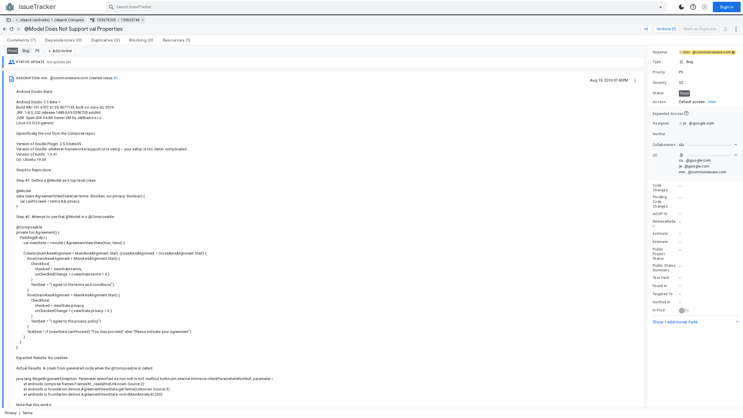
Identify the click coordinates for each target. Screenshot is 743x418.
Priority (659, 72)
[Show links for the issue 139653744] (142, 20)
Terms (27, 413)
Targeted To (662, 294)
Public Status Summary (664, 268)
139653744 (130, 20)
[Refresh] (11, 29)
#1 (115, 78)
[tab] (21, 40)
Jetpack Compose (69, 20)
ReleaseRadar (664, 223)
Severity (659, 83)
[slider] (648, 226)
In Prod (659, 310)
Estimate (660, 234)
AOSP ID (660, 214)
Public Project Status (659, 254)
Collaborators (664, 145)
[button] (16, 20)
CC (655, 155)
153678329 (106, 20)
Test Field (661, 278)
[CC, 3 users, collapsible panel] (708, 155)
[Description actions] (635, 80)
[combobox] (386, 6)
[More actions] (736, 29)
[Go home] (4, 29)
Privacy (11, 413)
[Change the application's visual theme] (681, 7)
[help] (693, 7)
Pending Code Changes (660, 201)
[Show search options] (660, 6)
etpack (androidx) (35, 20)
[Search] (111, 6)
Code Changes (660, 187)
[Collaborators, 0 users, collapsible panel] (708, 144)
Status (658, 93)
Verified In (661, 302)
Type (657, 62)
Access (659, 102)
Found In (660, 286)
